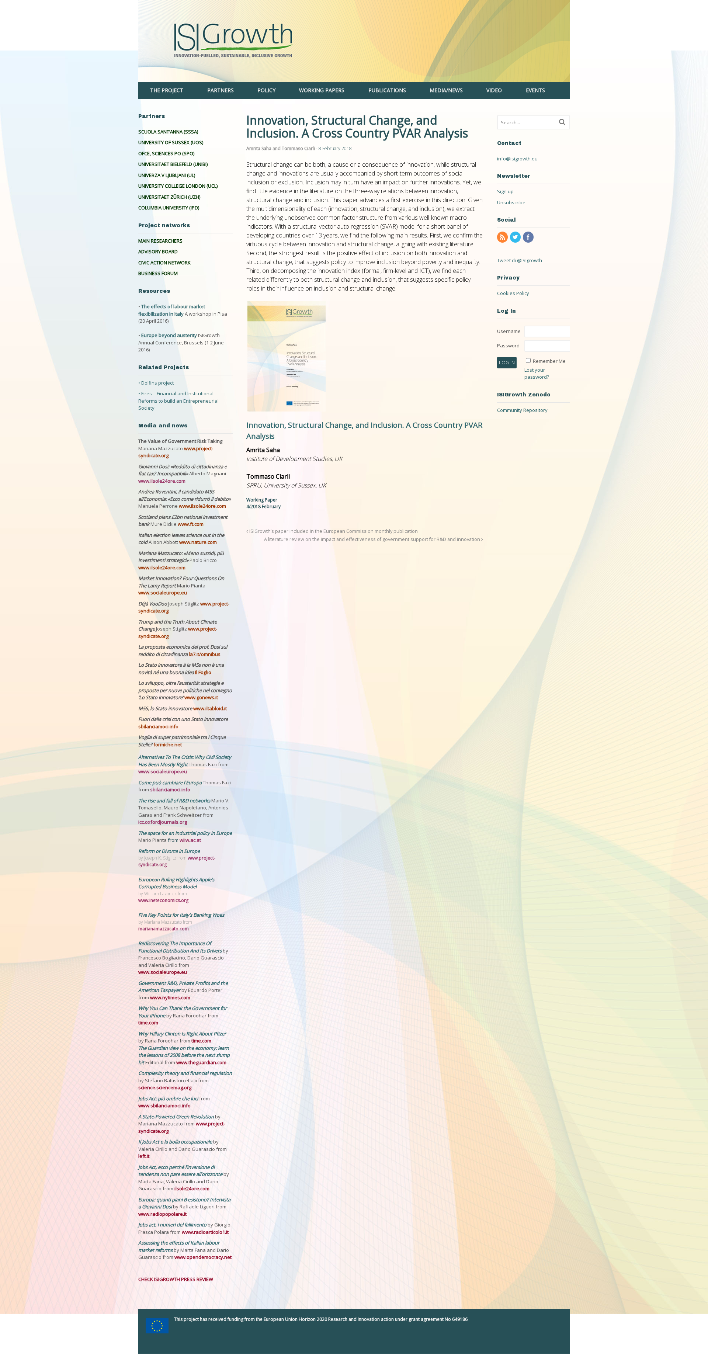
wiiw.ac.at (190, 840)
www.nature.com (198, 542)
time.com (148, 1022)
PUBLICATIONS (387, 90)
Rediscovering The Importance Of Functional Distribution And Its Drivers (180, 947)
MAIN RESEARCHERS (160, 240)
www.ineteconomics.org (163, 900)
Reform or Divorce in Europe (169, 851)
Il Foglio (203, 672)
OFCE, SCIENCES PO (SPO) (166, 153)
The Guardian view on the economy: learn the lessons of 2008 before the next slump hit (184, 1055)
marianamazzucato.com (163, 929)
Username (509, 331)
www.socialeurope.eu (162, 592)
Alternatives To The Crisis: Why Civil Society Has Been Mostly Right (184, 761)
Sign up (505, 191)
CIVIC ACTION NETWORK (164, 262)
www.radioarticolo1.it (205, 1232)
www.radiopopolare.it (162, 1214)
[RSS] (503, 237)
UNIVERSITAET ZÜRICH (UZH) (169, 197)
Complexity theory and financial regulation (185, 1073)
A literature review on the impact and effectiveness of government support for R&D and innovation (372, 539)
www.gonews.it (201, 697)
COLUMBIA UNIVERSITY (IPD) (168, 207)
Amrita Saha (258, 148)
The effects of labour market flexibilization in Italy (171, 310)
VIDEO (494, 90)
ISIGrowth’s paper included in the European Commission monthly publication (333, 531)
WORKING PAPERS (321, 90)
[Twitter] (516, 237)
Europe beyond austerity (169, 335)
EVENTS (535, 90)
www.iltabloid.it (210, 708)
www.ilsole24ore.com (161, 481)
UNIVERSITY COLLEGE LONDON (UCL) (178, 186)
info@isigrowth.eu (517, 158)
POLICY (266, 90)
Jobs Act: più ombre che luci (168, 1098)
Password (508, 345)
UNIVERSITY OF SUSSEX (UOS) (170, 142)
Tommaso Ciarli (298, 148)
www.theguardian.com (201, 1062)
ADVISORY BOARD (158, 251)
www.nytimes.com (170, 997)
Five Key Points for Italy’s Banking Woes (181, 915)
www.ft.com (191, 524)
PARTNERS (220, 90)
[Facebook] (529, 237)
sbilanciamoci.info (158, 726)
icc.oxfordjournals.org (162, 822)
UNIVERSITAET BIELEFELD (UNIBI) (173, 164)
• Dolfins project (156, 382)
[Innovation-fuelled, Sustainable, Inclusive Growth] (354, 78)
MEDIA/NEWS (446, 90)
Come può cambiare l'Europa (170, 782)
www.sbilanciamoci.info (164, 1105)
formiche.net (167, 744)
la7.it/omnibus (205, 654)
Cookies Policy (513, 293)
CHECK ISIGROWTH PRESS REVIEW (175, 1279)
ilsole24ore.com (191, 1188)
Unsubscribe (511, 202)
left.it (143, 1156)
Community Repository (522, 410)
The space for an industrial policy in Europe (185, 833)
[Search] (562, 122)
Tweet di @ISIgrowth (519, 260)
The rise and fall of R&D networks (174, 800)
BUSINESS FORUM (158, 273)
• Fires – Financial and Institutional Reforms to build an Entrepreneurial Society (178, 400)
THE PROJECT (166, 90)
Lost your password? (536, 374)
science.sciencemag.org (164, 1087)
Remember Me (549, 361)
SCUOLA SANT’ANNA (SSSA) (168, 131)
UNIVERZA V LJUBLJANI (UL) (166, 175)
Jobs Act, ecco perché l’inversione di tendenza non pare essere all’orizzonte (180, 1171)
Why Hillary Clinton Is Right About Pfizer (182, 1033)
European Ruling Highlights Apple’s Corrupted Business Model (176, 883)
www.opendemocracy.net (203, 1257)
